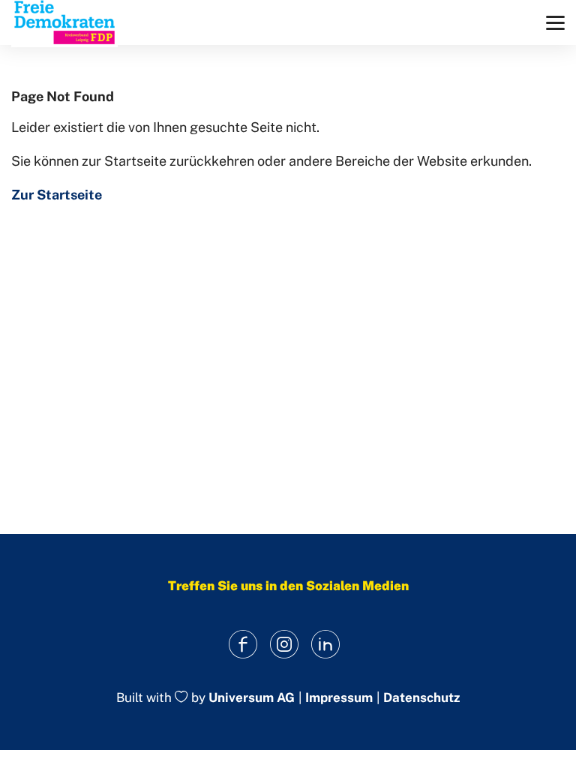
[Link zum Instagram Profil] (285, 644)
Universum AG (251, 698)
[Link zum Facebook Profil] (243, 644)
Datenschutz (421, 698)
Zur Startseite (56, 194)
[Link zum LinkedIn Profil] (326, 644)
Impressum (339, 698)
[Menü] (555, 23)
